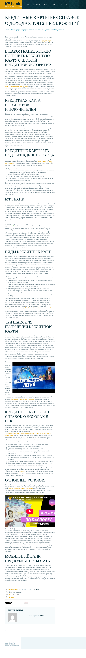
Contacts (55, 4)
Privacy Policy (14, 645)
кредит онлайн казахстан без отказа (22, 399)
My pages (64, 4)
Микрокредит (15, 30)
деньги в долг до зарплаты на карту (16, 86)
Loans (46, 4)
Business (36, 4)
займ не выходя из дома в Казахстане (20, 488)
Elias (37, 589)
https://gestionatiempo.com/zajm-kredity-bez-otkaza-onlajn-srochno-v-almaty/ (28, 308)
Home (27, 4)
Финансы (22, 471)
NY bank (10, 643)
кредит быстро (46, 41)
